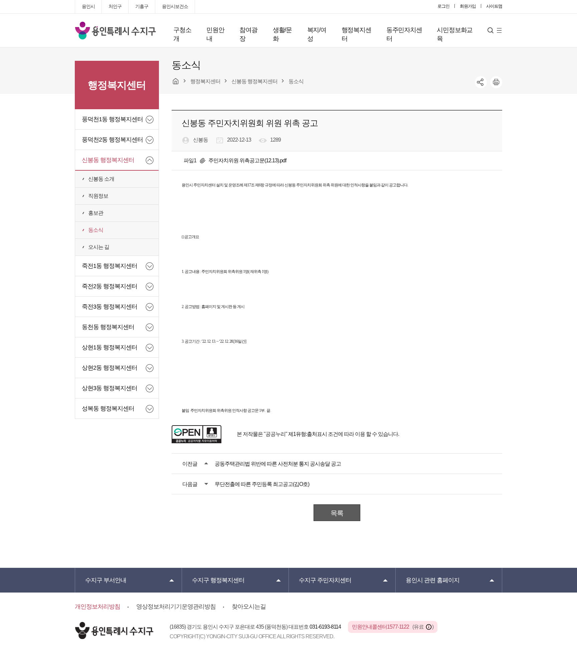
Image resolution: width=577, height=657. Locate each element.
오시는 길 (98, 247)
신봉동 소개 (101, 179)
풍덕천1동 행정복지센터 (112, 119)
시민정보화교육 (454, 34)
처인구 (115, 6)
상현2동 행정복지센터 (109, 367)
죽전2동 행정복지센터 (109, 286)
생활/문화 (282, 34)
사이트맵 (494, 6)
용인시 (88, 6)
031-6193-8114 (326, 627)
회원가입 (468, 6)
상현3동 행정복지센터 (109, 388)
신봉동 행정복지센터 (108, 160)
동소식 (95, 230)
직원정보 (98, 196)
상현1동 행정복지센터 (109, 347)
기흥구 (141, 6)
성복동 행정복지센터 (108, 408)
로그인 (443, 6)
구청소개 (182, 34)
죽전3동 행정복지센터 (109, 306)
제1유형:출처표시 (307, 434)
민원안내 (215, 34)
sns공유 (481, 82)
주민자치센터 (325, 580)
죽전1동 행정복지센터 (109, 266)
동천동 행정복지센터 (108, 327)
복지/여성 (316, 34)
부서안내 (105, 580)
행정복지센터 (356, 34)
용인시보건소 (175, 6)
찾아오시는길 (249, 606)
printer (496, 82)
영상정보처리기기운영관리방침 (176, 606)
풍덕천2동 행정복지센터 (112, 139)
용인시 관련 (432, 580)
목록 (337, 513)
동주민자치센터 (404, 34)
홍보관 (95, 213)
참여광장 (248, 34)
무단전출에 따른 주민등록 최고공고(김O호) (262, 484)
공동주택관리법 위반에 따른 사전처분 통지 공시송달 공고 (278, 464)
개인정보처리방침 (97, 606)
